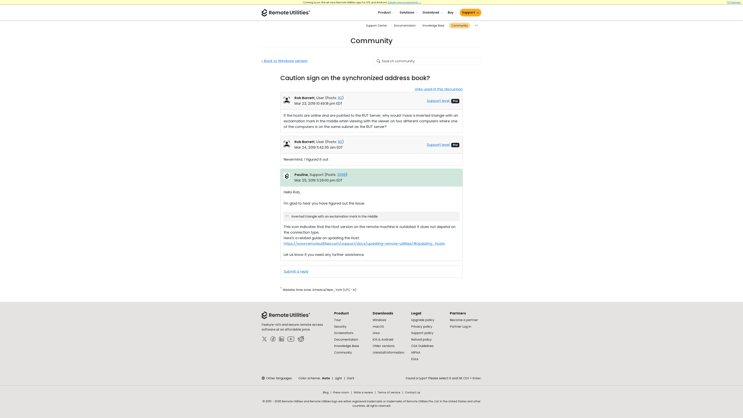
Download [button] (431, 12)
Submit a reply (296, 271)
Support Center (376, 25)
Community (459, 25)
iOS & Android (383, 339)
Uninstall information (388, 352)
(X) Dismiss (734, 2)
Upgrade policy (422, 320)
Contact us (412, 392)
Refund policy (421, 339)
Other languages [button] (278, 378)
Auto (326, 378)
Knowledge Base (433, 25)
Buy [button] (451, 12)
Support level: (438, 100)
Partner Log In (460, 326)
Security (340, 326)
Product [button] (384, 12)
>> (476, 25)
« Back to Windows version (284, 60)
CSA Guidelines (422, 346)
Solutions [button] (407, 12)
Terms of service (388, 392)
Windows (379, 320)
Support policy (422, 333)
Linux (376, 333)
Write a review (363, 392)
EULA (415, 359)
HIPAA (415, 352)
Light (338, 378)
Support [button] (468, 12)
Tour (337, 320)
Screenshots (343, 333)
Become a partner (464, 320)
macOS (378, 326)
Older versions (384, 346)
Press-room (341, 392)
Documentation (405, 25)
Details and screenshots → (404, 2)
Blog (326, 392)
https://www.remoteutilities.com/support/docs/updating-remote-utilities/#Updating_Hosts (364, 243)
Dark (350, 378)
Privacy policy (421, 326)
